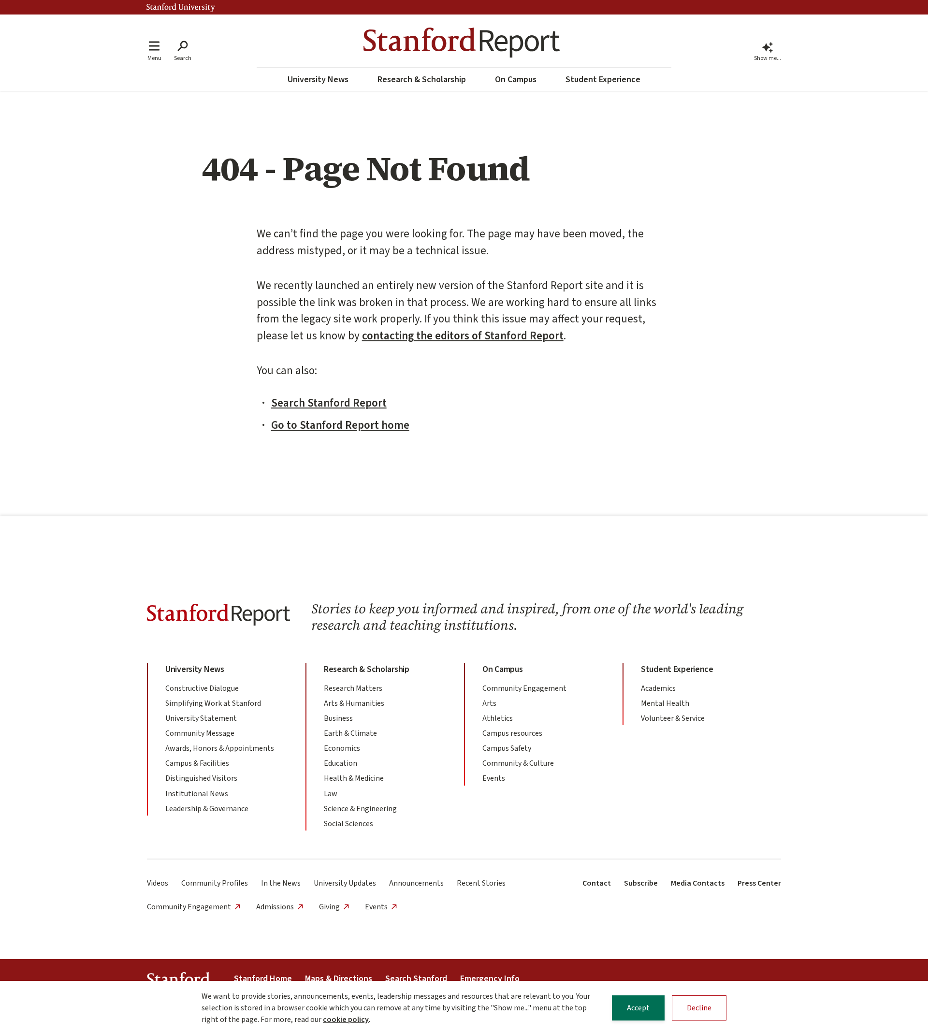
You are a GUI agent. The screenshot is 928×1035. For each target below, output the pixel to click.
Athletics (497, 718)
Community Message (199, 733)
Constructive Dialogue (202, 688)
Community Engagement (524, 688)
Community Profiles (214, 883)
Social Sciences (348, 823)
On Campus (515, 79)
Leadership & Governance (206, 808)
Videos (157, 883)
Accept (638, 1008)
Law (330, 793)
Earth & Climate (350, 733)
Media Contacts (698, 883)
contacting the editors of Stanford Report (463, 336)
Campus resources (512, 733)
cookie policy (346, 1019)
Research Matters (353, 688)
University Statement (201, 718)
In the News (281, 883)
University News (318, 79)
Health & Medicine (354, 778)
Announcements (416, 883)
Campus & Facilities (197, 763)
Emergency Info (490, 979)
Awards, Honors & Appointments (219, 748)
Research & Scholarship (421, 79)
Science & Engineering (360, 808)
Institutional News (196, 793)
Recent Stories (481, 883)
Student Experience (603, 79)
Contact (596, 883)
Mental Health (665, 703)
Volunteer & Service (673, 718)
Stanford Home (263, 979)
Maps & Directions (338, 979)
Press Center (759, 883)
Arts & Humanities (354, 703)
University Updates (345, 883)
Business (338, 718)
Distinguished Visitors (201, 778)
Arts (489, 703)
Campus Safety (506, 748)
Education (340, 763)
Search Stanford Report (329, 403)
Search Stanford (416, 979)
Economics (342, 748)
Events (493, 778)
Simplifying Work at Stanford (213, 703)
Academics (658, 688)
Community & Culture (518, 763)
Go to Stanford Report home (340, 425)
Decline (699, 1008)
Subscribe (641, 883)
